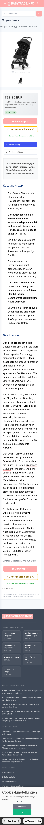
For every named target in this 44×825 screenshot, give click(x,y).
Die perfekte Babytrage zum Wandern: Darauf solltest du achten (21, 705)
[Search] (37, 3)
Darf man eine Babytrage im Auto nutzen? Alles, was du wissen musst (19, 746)
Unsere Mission (10, 781)
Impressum (9, 773)
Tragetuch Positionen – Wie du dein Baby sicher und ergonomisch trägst (22, 691)
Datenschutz (9, 777)
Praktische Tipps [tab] (16, 152)
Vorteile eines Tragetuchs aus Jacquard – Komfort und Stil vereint (19, 753)
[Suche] (39, 13)
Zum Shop (20, 121)
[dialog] (22, 802)
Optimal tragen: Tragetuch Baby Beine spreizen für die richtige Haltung (22, 739)
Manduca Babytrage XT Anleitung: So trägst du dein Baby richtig (21, 698)
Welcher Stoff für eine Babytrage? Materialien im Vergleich (21, 712)
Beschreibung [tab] (14, 145)
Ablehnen (22, 806)
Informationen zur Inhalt (14, 786)
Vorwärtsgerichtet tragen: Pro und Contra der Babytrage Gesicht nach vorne (21, 719)
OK (22, 812)
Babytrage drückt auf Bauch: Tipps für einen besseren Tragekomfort (20, 760)
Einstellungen (21, 802)
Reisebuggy (26, 354)
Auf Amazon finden (21, 129)
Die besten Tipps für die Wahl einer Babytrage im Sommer (21, 732)
